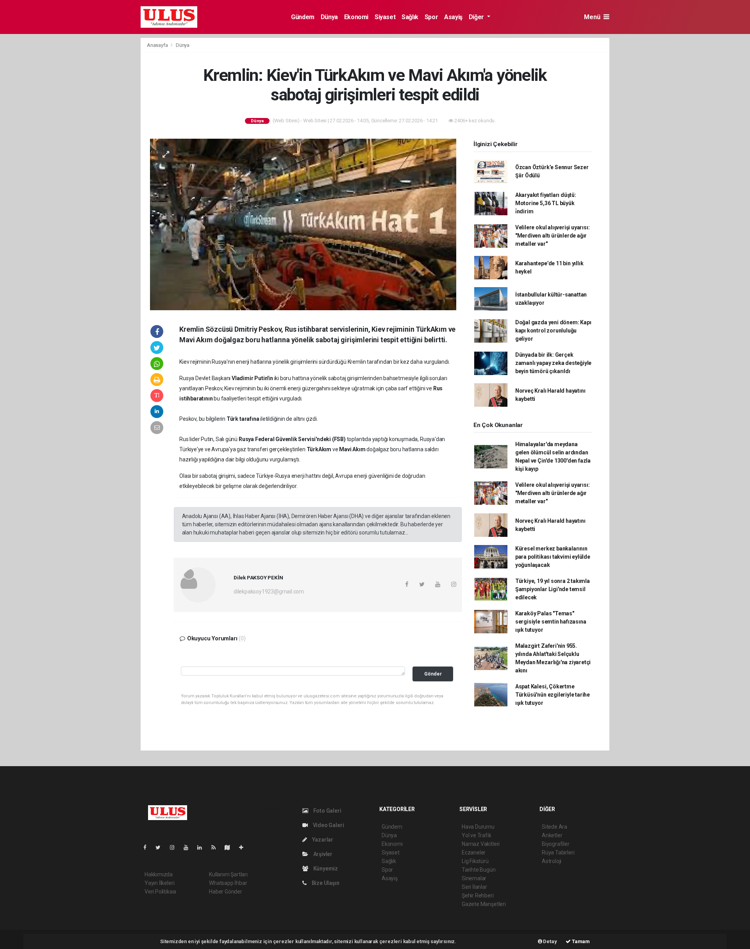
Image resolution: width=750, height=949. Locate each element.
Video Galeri (328, 825)
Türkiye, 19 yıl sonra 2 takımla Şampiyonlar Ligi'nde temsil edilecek (552, 589)
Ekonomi (356, 17)
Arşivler (322, 854)
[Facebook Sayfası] (148, 847)
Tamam (580, 941)
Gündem (302, 17)
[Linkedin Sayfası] (202, 847)
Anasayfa (158, 45)
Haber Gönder (225, 891)
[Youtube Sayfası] (189, 847)
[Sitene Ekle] (244, 847)
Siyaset (385, 17)
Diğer (477, 17)
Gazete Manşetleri (484, 904)
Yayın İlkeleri (159, 883)
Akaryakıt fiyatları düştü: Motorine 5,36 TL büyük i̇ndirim (545, 203)
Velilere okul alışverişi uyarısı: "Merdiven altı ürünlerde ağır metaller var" (552, 235)
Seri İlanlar (474, 887)
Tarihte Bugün (479, 870)
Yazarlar (322, 839)
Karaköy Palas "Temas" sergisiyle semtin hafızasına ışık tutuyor (550, 621)
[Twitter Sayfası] (161, 847)
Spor (431, 17)
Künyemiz (325, 868)
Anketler (552, 835)
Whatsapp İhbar (228, 883)
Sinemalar (474, 878)
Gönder (433, 674)
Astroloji (551, 861)
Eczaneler (474, 852)
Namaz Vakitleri (481, 844)
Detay (549, 941)
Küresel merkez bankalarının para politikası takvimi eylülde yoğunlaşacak (552, 556)
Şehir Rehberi (478, 895)
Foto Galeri (326, 811)
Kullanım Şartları (228, 874)
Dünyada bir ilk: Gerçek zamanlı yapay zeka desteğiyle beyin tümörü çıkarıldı (553, 363)
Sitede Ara (554, 827)
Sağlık (410, 17)
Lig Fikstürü (475, 861)
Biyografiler (556, 844)
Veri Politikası (160, 891)
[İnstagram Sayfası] (175, 847)
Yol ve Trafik (476, 835)
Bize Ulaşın (325, 883)
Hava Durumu (478, 827)
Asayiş (453, 17)
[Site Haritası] (230, 847)
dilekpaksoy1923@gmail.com (269, 591)
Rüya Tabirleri (558, 852)
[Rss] (216, 847)
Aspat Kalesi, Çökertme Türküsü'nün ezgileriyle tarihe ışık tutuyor (552, 694)
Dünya (329, 17)
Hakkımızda (159, 874)
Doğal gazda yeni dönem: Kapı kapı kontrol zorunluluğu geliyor (553, 330)
